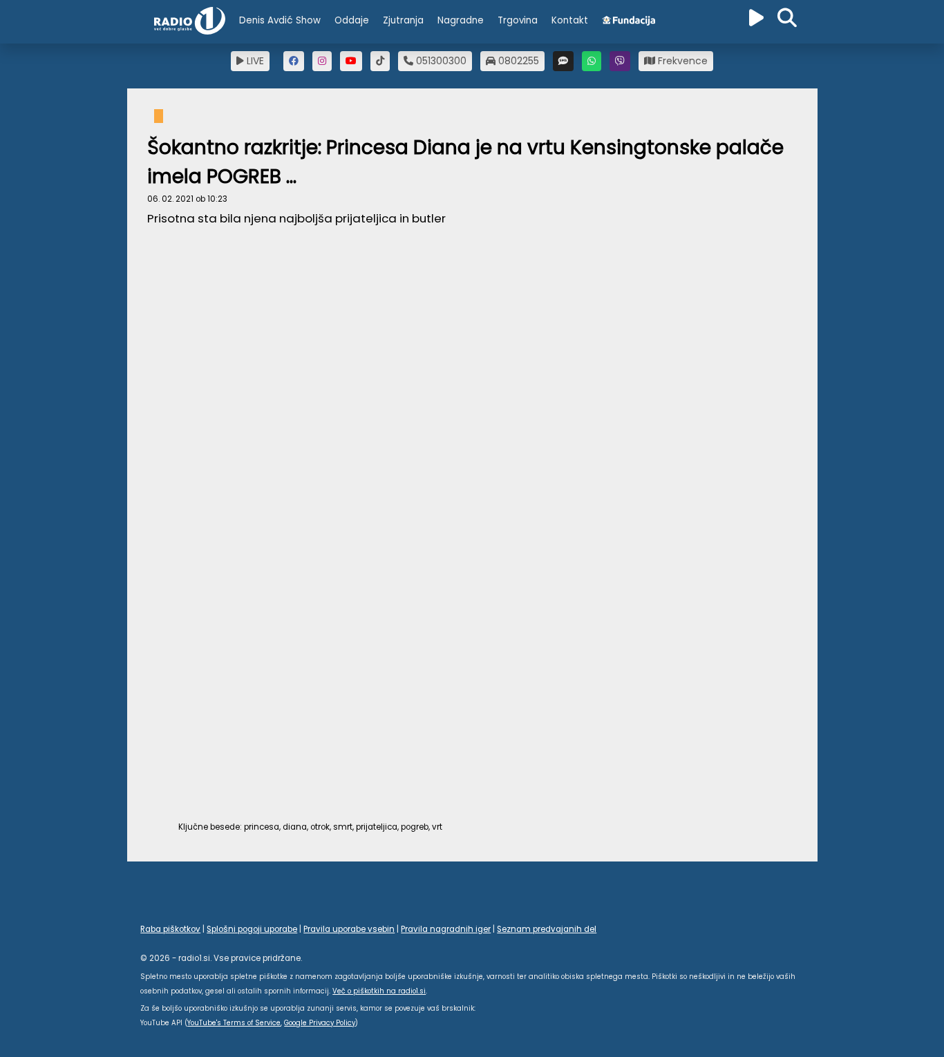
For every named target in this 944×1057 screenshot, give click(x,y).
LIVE (254, 61)
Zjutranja (403, 20)
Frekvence (681, 61)
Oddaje (351, 20)
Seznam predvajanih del (546, 929)
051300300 (439, 61)
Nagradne (460, 20)
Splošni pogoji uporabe (252, 929)
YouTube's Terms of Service (234, 1022)
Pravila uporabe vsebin (349, 929)
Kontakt (569, 20)
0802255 (517, 61)
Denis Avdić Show (280, 20)
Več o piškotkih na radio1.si (379, 991)
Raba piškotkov (170, 929)
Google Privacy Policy (319, 1022)
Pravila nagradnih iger (446, 929)
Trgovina (518, 20)
